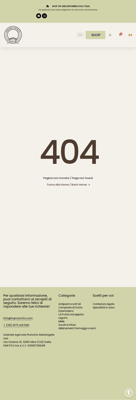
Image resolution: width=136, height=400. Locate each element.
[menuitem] (130, 35)
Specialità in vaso (103, 307)
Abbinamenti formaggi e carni (77, 328)
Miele (61, 321)
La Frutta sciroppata (71, 314)
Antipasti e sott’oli (69, 304)
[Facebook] (38, 15)
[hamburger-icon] (80, 35)
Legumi (62, 318)
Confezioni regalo (103, 304)
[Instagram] (44, 15)
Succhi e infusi (67, 325)
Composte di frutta (70, 307)
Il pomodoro (65, 311)
